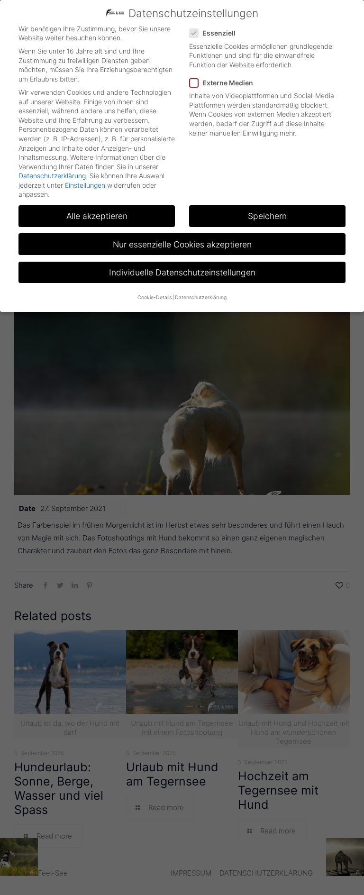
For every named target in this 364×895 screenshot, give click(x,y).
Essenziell (219, 33)
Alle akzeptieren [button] (96, 216)
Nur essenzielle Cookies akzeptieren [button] (182, 244)
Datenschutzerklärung (52, 176)
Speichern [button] (267, 216)
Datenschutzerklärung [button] (201, 297)
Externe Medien (227, 83)
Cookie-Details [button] (154, 297)
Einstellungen (85, 185)
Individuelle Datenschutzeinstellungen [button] (182, 272)
